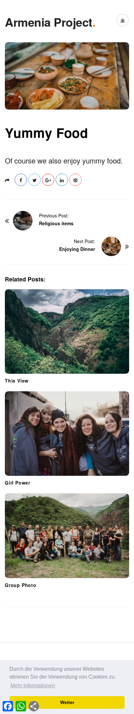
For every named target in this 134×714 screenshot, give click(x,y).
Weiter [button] (67, 702)
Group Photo (20, 585)
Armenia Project (48, 21)
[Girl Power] (67, 433)
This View (17, 380)
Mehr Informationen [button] (32, 685)
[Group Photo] (67, 535)
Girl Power (17, 482)
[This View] (67, 331)
